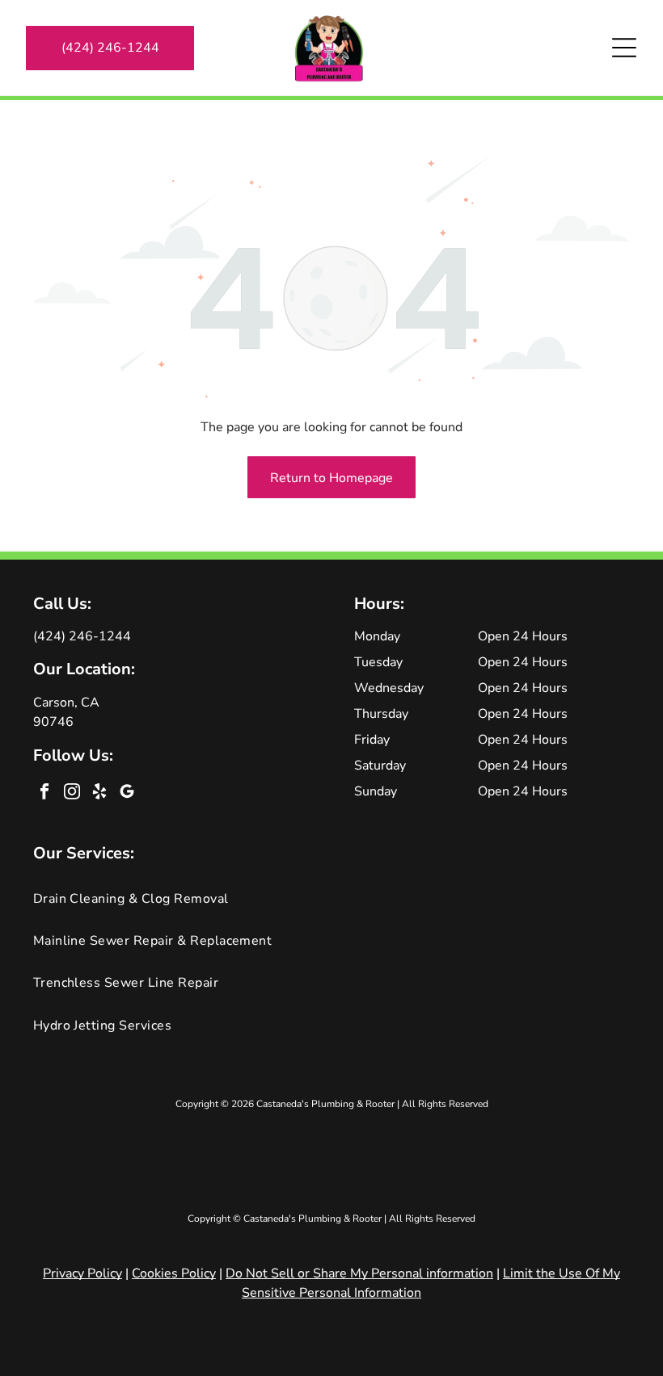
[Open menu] (624, 48)
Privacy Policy (82, 1273)
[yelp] (100, 793)
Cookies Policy (174, 1273)
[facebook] (45, 793)
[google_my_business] (127, 793)
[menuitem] (332, 898)
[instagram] (72, 793)
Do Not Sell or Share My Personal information (359, 1273)
